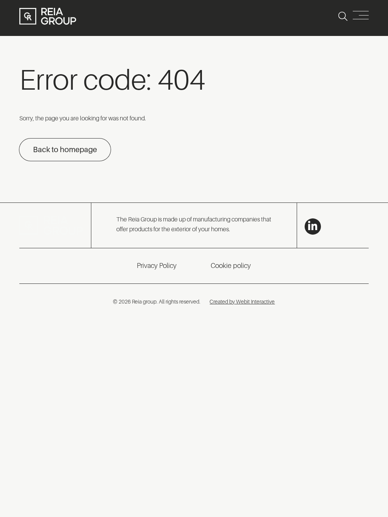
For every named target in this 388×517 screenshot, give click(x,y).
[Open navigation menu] (361, 16)
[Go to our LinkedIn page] (313, 226)
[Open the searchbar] (342, 16)
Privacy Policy (157, 265)
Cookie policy (231, 265)
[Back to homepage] (47, 16)
